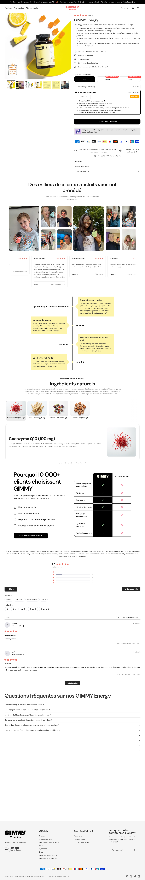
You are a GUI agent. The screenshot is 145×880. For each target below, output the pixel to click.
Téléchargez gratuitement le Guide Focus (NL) (118, 2)
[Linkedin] (139, 876)
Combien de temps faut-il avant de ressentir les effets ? (28, 720)
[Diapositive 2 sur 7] (20, 85)
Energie (8, 599)
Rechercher (78, 836)
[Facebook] (127, 876)
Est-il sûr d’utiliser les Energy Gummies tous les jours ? (28, 715)
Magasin (42, 836)
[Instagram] (131, 876)
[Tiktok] (135, 876)
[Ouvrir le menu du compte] (132, 8)
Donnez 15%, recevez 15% (48, 858)
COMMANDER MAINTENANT (31, 535)
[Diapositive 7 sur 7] (65, 85)
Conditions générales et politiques (58, 876)
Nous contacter (79, 839)
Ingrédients (78, 161)
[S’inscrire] (134, 850)
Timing (43, 599)
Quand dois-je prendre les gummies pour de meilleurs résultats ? (32, 725)
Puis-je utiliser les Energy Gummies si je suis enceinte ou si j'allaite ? (33, 730)
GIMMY (12, 876)
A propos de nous (45, 839)
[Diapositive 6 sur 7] (56, 85)
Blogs (41, 852)
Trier (118, 617)
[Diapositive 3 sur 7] (29, 85)
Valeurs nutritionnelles (82, 166)
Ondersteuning (32, 599)
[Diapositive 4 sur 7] (38, 85)
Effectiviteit (19, 599)
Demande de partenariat (48, 855)
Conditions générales (81, 842)
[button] (83, 15)
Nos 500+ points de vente (49, 842)
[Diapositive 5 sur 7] (47, 85)
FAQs (41, 846)
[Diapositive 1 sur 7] (11, 85)
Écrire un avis (133, 589)
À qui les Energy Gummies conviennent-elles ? (24, 705)
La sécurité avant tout (82, 171)
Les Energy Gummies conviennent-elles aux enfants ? (27, 710)
